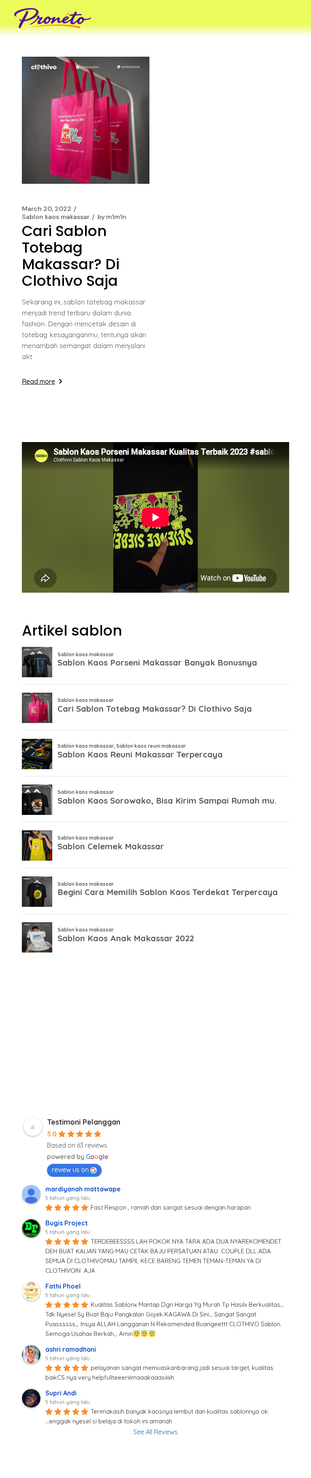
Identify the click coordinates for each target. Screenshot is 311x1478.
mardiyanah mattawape (83, 1189)
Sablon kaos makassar (55, 217)
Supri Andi (61, 1393)
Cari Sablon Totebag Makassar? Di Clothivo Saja (70, 256)
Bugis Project (66, 1223)
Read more (38, 381)
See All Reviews (155, 1432)
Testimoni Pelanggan (83, 1122)
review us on (70, 1169)
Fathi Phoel (63, 1286)
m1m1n (112, 217)
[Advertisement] (155, 1037)
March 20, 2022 (46, 209)
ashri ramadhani (70, 1349)
